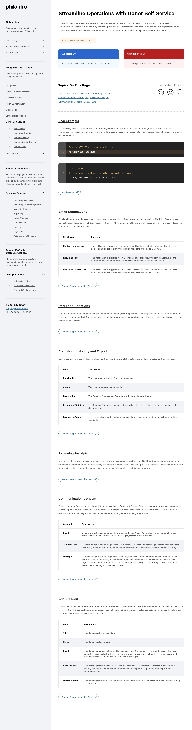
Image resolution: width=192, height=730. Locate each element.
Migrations (19, 231)
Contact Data (20, 146)
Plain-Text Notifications (24, 285)
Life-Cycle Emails (15, 274)
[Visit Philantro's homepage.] (16, 9)
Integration (11, 86)
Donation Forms (13, 98)
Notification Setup (22, 281)
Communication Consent (25, 142)
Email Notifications (82, 93)
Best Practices (13, 153)
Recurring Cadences (23, 200)
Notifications (19, 128)
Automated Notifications (25, 236)
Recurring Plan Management (27, 204)
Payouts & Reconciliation (17, 46)
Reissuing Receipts (99, 97)
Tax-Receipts (12, 52)
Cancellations (20, 222)
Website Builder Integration (19, 92)
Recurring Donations (16, 193)
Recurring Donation (23, 133)
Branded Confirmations (25, 290)
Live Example (64, 93)
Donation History (21, 137)
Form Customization (15, 104)
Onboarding (11, 40)
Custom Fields (13, 110)
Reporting (18, 213)
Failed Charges (21, 218)
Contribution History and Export (73, 97)
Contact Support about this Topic (77, 286)
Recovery (18, 227)
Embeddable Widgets (16, 116)
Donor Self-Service (15, 122)
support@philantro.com (17, 308)
